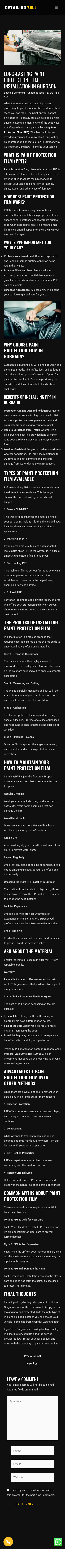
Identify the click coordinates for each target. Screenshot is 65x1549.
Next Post (32, 1363)
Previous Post (32, 1356)
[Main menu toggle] (56, 7)
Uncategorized (35, 92)
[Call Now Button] (8, 1541)
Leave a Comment (14, 92)
